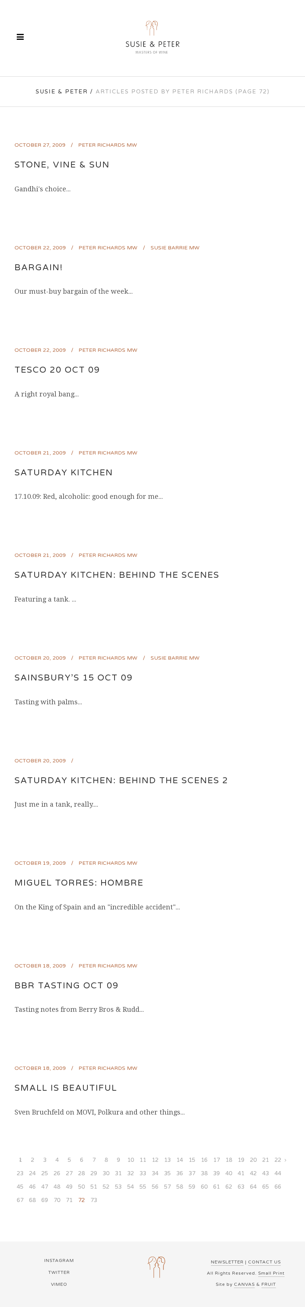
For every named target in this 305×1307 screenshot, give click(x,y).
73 (93, 1200)
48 (57, 1186)
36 (179, 1173)
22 (277, 1160)
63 (241, 1186)
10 (130, 1160)
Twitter (59, 1272)
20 (253, 1160)
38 (204, 1173)
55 (142, 1186)
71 (69, 1200)
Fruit (268, 1284)
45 (20, 1186)
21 (265, 1160)
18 (228, 1160)
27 (69, 1173)
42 (253, 1173)
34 (155, 1173)
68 (32, 1200)
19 (241, 1160)
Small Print (271, 1273)
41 (241, 1173)
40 (228, 1173)
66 (277, 1186)
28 (81, 1173)
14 (179, 1160)
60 (204, 1186)
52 (106, 1186)
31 (118, 1173)
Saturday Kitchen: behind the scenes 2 (121, 780)
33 (142, 1173)
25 (44, 1173)
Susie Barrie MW (175, 248)
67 (20, 1200)
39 (216, 1173)
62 (228, 1186)
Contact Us (264, 1262)
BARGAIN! (39, 267)
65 (265, 1186)
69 (44, 1200)
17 (216, 1160)
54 (130, 1186)
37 (192, 1173)
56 (155, 1186)
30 (106, 1173)
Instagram (59, 1260)
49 (69, 1186)
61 (216, 1186)
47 (44, 1186)
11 (142, 1160)
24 (32, 1173)
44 (277, 1173)
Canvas (244, 1284)
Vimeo (59, 1284)
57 (167, 1186)
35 (167, 1173)
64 (253, 1186)
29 (93, 1173)
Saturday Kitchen (64, 473)
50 (81, 1186)
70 (57, 1200)
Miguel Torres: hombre (79, 883)
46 (32, 1186)
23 (20, 1173)
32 (130, 1173)
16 (204, 1160)
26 (57, 1173)
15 (192, 1160)
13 (167, 1160)
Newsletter (227, 1262)
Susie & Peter (62, 91)
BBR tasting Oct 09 (67, 986)
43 (265, 1173)
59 (192, 1186)
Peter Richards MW (107, 145)
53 (118, 1186)
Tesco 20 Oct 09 (57, 370)
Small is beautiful (66, 1088)
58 (179, 1186)
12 (155, 1160)
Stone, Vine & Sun (62, 165)
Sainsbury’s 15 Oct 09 (74, 678)
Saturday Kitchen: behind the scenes (117, 575)
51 (93, 1186)
